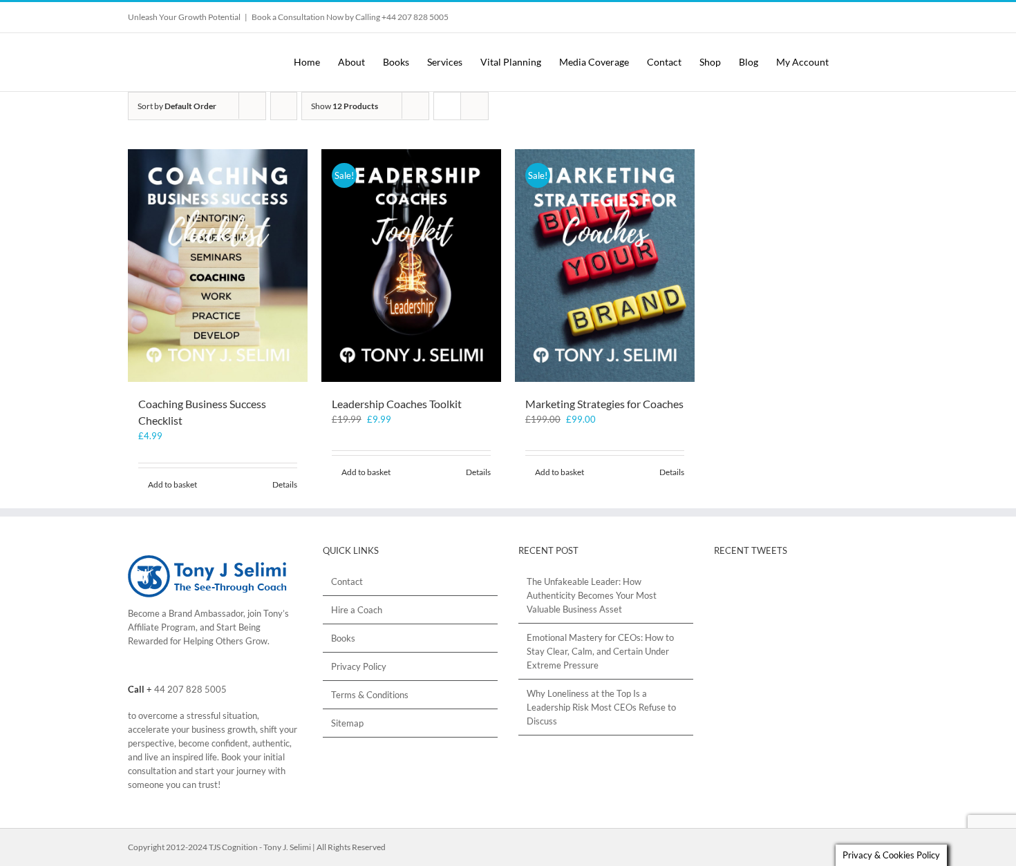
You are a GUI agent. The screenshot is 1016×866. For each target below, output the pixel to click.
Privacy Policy (358, 666)
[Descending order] (283, 106)
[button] (876, 62)
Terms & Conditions (369, 694)
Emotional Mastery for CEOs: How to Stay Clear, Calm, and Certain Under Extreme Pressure (600, 651)
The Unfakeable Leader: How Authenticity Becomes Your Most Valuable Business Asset (592, 595)
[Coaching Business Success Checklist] (218, 265)
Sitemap (347, 723)
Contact (347, 581)
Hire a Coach (356, 609)
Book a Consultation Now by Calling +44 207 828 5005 (350, 17)
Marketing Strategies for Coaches (604, 403)
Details (284, 484)
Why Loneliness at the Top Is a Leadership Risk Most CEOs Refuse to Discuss (601, 707)
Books (343, 638)
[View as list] (474, 106)
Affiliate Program (162, 627)
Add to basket (172, 484)
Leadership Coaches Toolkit (397, 403)
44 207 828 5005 (190, 689)
